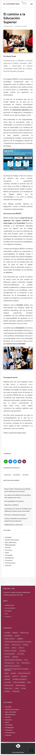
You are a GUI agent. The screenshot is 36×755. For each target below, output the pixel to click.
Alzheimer (7, 632)
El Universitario (11, 4)
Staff (6, 614)
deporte (21, 648)
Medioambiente (10, 545)
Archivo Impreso (10, 608)
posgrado (7, 679)
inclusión (25, 475)
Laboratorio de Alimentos (12, 666)
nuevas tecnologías (24, 673)
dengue (14, 648)
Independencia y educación (13, 525)
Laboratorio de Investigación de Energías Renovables (16, 669)
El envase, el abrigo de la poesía (15, 515)
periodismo (24, 676)
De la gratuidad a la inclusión (14, 501)
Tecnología (8, 555)
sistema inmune (8, 685)
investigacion (26, 663)
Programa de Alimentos (20, 679)
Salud (7, 552)
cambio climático (9, 638)
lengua (6, 673)
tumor (17, 688)
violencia (7, 691)
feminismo (15, 657)
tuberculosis (8, 688)
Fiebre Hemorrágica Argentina (13, 660)
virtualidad (15, 691)
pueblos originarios (19, 682)
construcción (16, 644)
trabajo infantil (20, 685)
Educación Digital (9, 654)
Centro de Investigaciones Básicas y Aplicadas (17, 641)
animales (15, 632)
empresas (7, 657)
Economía (8, 550)
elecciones (20, 654)
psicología (7, 682)
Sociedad (8, 537)
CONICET (6, 644)
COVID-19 (6, 648)
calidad (17, 635)
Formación (8, 560)
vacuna (23, 688)
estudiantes (16, 475)
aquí (24, 433)
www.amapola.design (18, 752)
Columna (24, 26)
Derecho (8, 547)
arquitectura (24, 632)
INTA (18, 663)
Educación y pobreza (11, 505)
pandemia (7, 676)
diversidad (22, 651)
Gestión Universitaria (12, 540)
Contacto (8, 616)
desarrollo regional (10, 651)
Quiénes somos (9, 605)
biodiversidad (8, 635)
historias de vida (9, 663)
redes (29, 682)
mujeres (13, 673)
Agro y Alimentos (10, 542)
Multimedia (8, 611)
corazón (25, 644)
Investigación (9, 558)
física (26, 660)
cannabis (19, 638)
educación (7, 475)
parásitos (15, 676)
